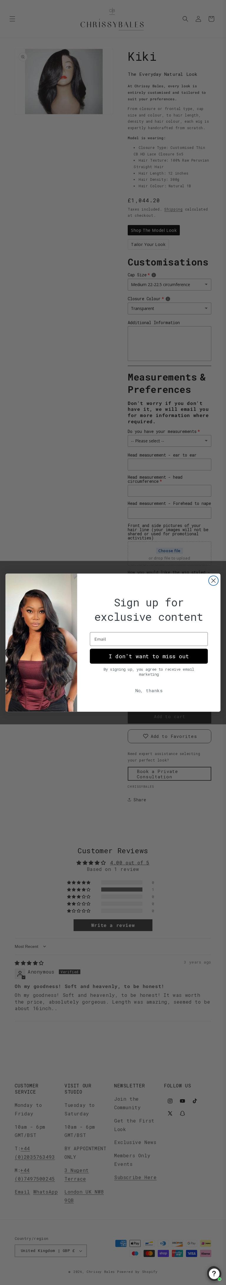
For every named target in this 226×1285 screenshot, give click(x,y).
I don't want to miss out (149, 655)
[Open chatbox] (214, 1274)
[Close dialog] (213, 580)
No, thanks (148, 690)
